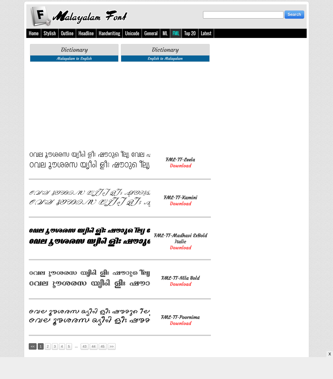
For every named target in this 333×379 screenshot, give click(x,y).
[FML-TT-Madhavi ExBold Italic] (89, 245)
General (150, 33)
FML (176, 33)
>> (112, 346)
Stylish (50, 33)
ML (165, 33)
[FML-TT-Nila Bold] (89, 288)
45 (103, 346)
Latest (206, 33)
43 (85, 346)
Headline (86, 33)
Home (34, 33)
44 (94, 346)
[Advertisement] (120, 99)
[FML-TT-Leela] (89, 168)
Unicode (132, 33)
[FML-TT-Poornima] (89, 325)
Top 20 (190, 33)
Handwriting (109, 33)
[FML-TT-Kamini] (89, 206)
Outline (67, 33)
